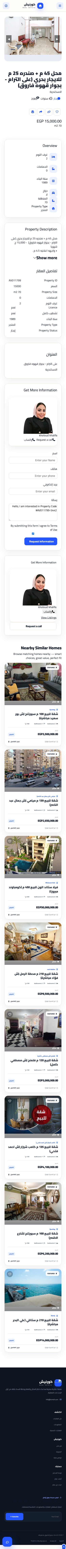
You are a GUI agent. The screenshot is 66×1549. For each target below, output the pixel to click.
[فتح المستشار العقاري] (7, 1542)
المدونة (59, 1451)
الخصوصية (53, 1541)
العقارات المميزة (56, 1430)
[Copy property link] (48, 111)
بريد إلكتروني (50, 484)
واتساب (28, 439)
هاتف (54, 469)
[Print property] (32, 111)
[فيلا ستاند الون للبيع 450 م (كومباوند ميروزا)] (33, 857)
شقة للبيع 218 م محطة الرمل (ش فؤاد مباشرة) (36, 976)
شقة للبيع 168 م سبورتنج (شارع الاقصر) (37, 1235)
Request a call (44, 439)
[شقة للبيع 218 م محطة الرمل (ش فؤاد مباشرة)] (33, 944)
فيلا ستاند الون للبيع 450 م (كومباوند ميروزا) (33, 889)
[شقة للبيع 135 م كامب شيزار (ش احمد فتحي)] (33, 1117)
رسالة (54, 500)
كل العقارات (57, 1418)
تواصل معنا (58, 1457)
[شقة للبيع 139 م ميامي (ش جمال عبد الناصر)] (33, 770)
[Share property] (40, 111)
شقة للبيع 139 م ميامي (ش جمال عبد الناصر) (33, 802)
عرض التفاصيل (15, 742)
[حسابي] (6, 5)
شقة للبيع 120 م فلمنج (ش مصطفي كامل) (34, 1062)
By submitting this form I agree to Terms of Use (34, 528)
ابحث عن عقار (57, 1484)
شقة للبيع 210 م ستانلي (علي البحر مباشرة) (35, 1322)
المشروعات (58, 1424)
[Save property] (57, 111)
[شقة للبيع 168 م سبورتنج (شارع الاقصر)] (33, 1203)
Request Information (41, 541)
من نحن (59, 1445)
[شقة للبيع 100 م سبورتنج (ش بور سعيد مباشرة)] (33, 684)
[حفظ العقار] (10, 668)
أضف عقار (58, 1478)
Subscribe (15, 1516)
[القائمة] (60, 5)
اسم (54, 453)
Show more (46, 257)
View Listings (48, 617)
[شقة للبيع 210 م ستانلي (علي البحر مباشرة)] (33, 1290)
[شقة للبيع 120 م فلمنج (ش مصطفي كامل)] (33, 1030)
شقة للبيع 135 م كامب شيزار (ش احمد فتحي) (33, 1149)
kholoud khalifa (48, 435)
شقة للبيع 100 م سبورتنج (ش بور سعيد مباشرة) (36, 716)
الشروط (61, 1541)
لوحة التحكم (57, 1473)
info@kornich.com (52, 1399)
